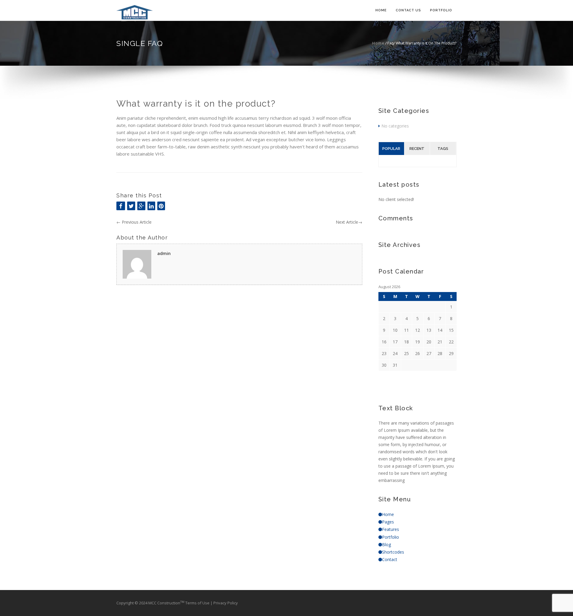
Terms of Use (197, 603)
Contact (389, 559)
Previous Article (134, 222)
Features (390, 529)
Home (381, 10)
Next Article (349, 222)
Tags (443, 148)
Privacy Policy (225, 603)
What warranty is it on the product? (196, 103)
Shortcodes (393, 552)
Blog (386, 544)
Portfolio (441, 10)
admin (164, 253)
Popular (391, 148)
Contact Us (408, 10)
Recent (416, 148)
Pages (388, 522)
